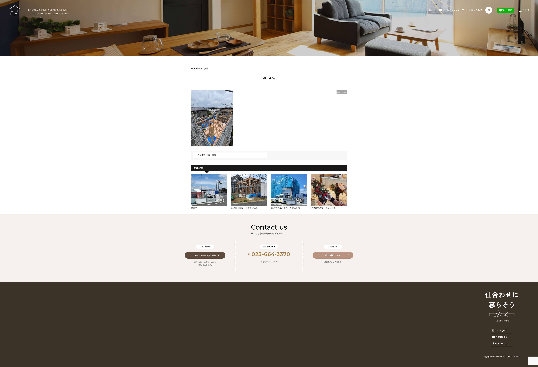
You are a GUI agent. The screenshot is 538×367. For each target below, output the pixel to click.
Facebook (501, 343)
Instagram (501, 330)
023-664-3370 (270, 254)
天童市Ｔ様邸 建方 (207, 155)
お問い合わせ (475, 10)
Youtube (501, 337)
